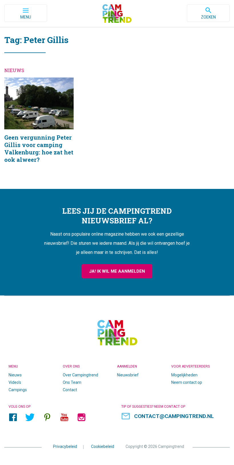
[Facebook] (13, 417)
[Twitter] (30, 417)
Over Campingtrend (80, 375)
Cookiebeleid (102, 446)
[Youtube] (64, 417)
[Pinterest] (47, 417)
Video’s (15, 382)
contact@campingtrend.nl (174, 416)
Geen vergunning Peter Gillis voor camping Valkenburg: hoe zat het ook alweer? (39, 128)
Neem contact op (186, 382)
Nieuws (15, 375)
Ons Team (72, 382)
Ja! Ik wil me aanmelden (117, 271)
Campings (18, 390)
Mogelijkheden (184, 375)
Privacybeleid (65, 446)
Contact (70, 390)
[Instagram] (81, 417)
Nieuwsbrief (128, 375)
